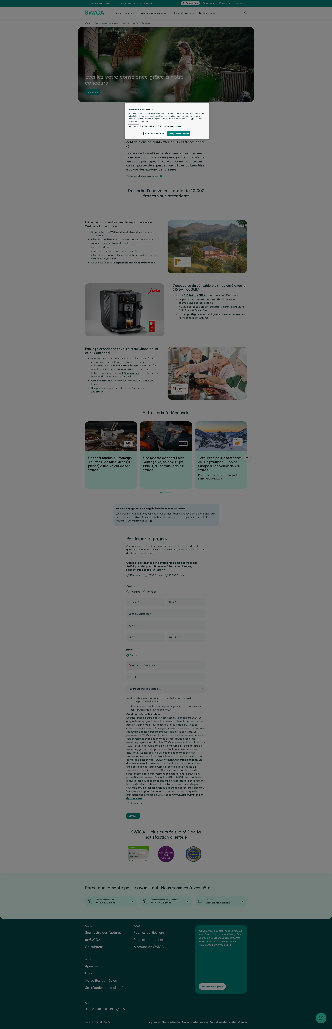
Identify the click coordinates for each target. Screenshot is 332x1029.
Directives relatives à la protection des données (161, 126)
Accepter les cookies (178, 134)
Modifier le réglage (154, 134)
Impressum (133, 126)
